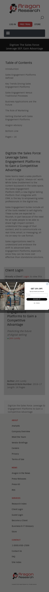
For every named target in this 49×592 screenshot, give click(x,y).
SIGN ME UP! (37, 299)
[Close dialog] (47, 284)
